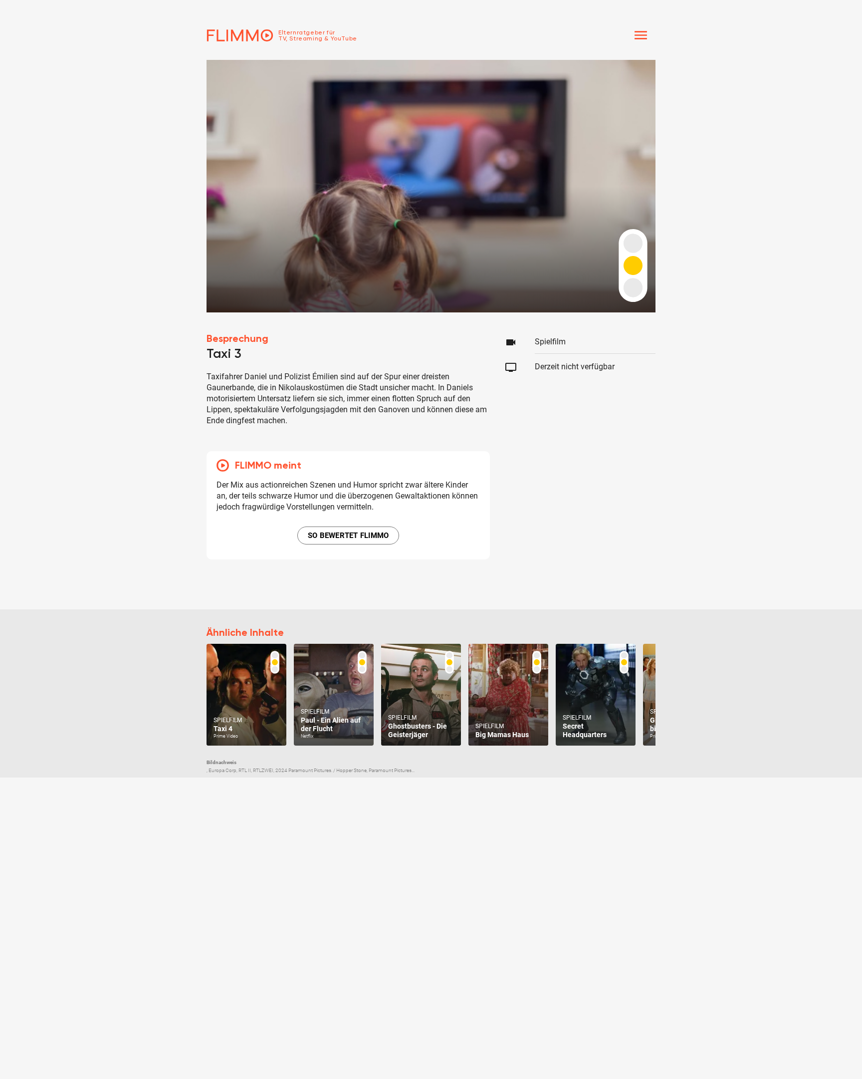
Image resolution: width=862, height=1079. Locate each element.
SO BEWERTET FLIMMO (348, 535)
